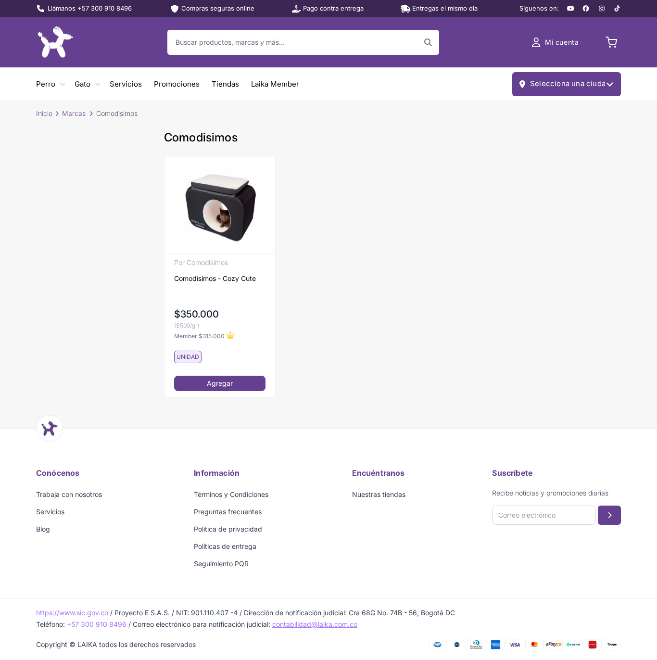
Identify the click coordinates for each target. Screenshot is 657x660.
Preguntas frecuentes (228, 512)
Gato (82, 84)
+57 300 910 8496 (96, 624)
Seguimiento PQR (221, 563)
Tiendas (225, 84)
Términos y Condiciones (231, 494)
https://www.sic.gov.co (72, 613)
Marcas (74, 113)
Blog (43, 529)
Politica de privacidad (228, 529)
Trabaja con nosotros (69, 494)
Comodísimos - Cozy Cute (215, 278)
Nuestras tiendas (378, 494)
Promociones (177, 84)
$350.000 (196, 314)
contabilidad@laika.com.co (314, 624)
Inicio (44, 113)
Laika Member (275, 84)
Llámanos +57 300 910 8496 (90, 8)
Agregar (220, 383)
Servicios (126, 84)
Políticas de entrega (225, 546)
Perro (45, 84)
